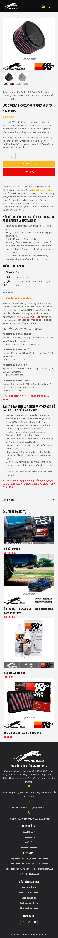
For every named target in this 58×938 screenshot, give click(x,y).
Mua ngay (29, 172)
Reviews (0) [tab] (9, 499)
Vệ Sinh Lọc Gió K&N (15, 672)
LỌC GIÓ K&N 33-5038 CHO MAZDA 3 (22, 732)
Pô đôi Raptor (12, 548)
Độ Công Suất (35, 92)
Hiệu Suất (21, 92)
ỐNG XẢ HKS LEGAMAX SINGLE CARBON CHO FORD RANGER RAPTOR (28, 610)
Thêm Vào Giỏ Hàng (29, 164)
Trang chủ (8, 92)
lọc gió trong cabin (42, 190)
